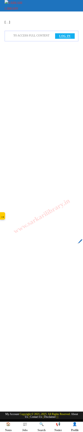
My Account (12, 414)
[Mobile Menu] (75, 5)
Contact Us (36, 416)
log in (65, 36)
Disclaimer (50, 416)
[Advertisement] (41, 225)
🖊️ (80, 241)
